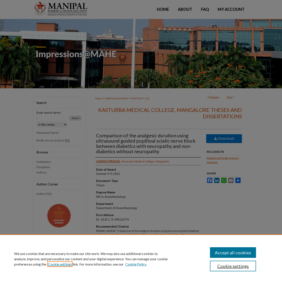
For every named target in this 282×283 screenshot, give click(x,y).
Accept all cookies (233, 252)
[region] (141, 258)
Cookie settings (60, 264)
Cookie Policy (136, 264)
